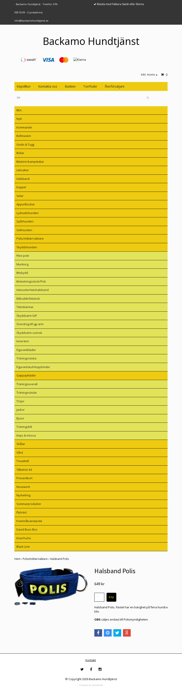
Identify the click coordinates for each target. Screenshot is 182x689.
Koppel (21, 187)
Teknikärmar (25, 307)
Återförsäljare (115, 86)
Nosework (23, 487)
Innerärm (22, 341)
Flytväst (21, 512)
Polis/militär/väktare (30, 238)
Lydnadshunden (27, 213)
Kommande (24, 127)
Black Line (23, 547)
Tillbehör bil (24, 470)
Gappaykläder (26, 375)
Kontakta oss (47, 86)
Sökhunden (24, 230)
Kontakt (90, 660)
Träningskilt (24, 427)
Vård (19, 453)
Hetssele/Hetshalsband (32, 290)
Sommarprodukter (28, 504)
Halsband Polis (59, 559)
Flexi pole (22, 256)
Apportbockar (25, 204)
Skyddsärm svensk (29, 333)
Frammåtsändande (29, 521)
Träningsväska (26, 358)
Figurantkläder (26, 350)
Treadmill (22, 461)
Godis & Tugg (25, 144)
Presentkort (24, 478)
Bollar (20, 153)
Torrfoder (90, 86)
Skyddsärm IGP (26, 316)
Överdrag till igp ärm (30, 324)
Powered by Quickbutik (91, 685)
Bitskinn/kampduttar (30, 162)
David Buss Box (26, 529)
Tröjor (20, 401)
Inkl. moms (148, 74)
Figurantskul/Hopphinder (33, 367)
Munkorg (22, 264)
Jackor (20, 410)
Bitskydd (22, 273)
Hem (18, 559)
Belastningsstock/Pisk (31, 281)
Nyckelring (23, 495)
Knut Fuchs (23, 538)
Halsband (23, 179)
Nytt (19, 119)
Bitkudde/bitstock (28, 298)
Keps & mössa (26, 435)
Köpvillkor (24, 86)
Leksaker (22, 170)
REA (19, 110)
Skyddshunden (26, 247)
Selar (20, 196)
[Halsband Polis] (51, 584)
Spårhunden (25, 221)
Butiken (70, 86)
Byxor (20, 418)
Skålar (20, 444)
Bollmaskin (23, 136)
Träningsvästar (26, 393)
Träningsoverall (27, 384)
